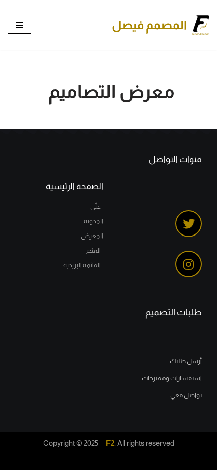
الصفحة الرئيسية (74, 186)
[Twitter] (188, 223)
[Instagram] (188, 264)
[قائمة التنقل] (19, 25)
